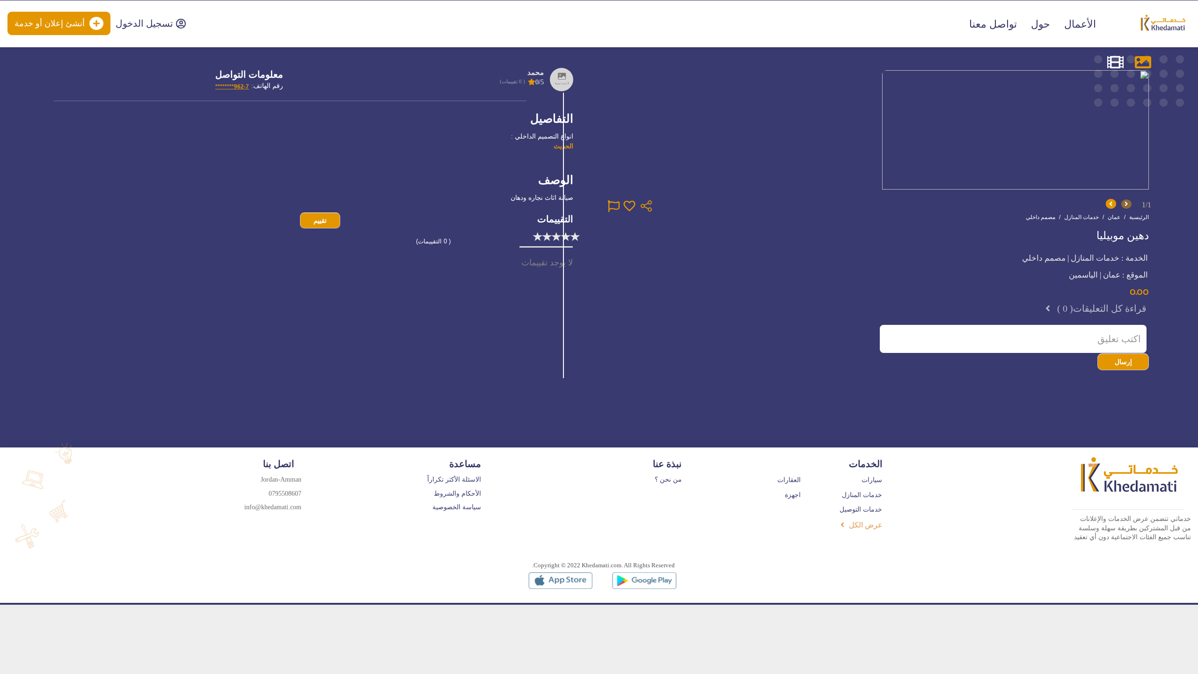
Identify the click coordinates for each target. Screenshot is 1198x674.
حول (1040, 24)
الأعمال (1080, 24)
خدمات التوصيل (861, 509)
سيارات (872, 480)
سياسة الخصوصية (456, 507)
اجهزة (793, 494)
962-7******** (232, 86)
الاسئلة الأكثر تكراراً (454, 479)
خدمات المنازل (862, 494)
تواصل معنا (993, 24)
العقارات (789, 480)
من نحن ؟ (668, 479)
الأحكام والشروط (457, 493)
